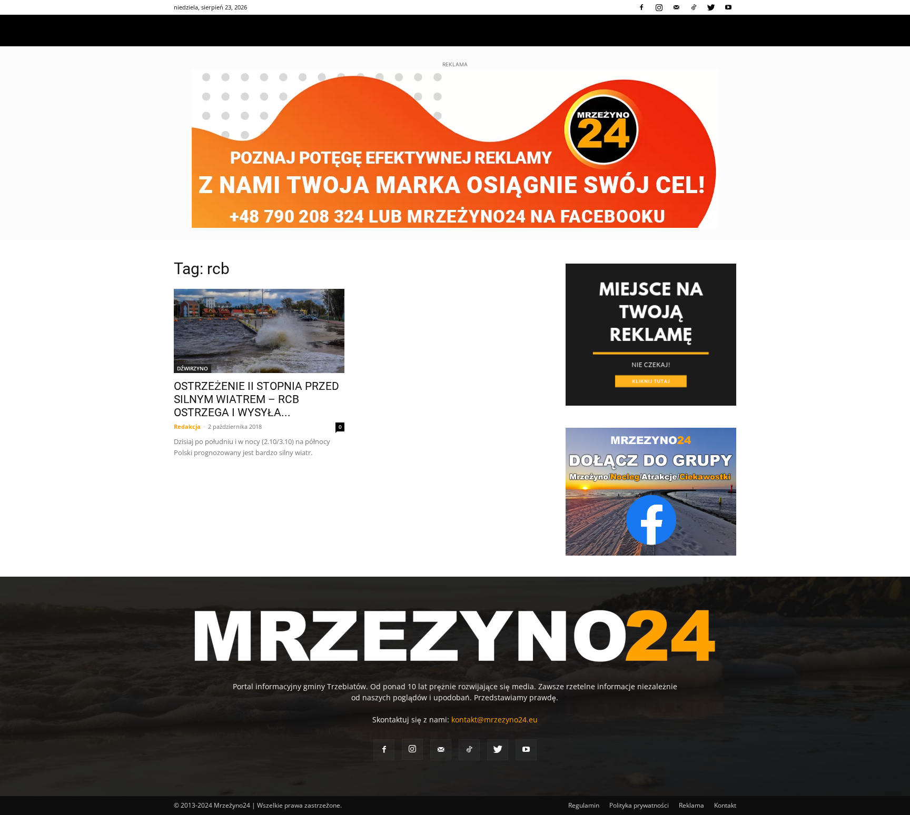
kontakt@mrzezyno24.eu (494, 720)
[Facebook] (641, 7)
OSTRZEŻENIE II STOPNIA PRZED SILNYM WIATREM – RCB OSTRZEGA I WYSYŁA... (256, 399)
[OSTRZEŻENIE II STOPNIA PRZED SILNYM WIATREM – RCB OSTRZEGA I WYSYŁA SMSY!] (259, 331)
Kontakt (725, 805)
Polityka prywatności (639, 805)
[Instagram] (659, 7)
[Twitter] (711, 7)
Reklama (691, 805)
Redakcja (187, 426)
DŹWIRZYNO (192, 368)
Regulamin (583, 805)
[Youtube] (728, 7)
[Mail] (676, 7)
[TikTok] (693, 7)
